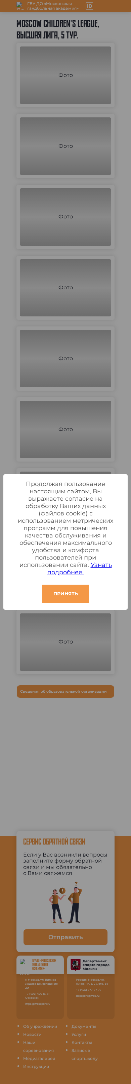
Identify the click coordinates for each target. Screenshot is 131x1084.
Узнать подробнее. (79, 568)
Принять (65, 594)
